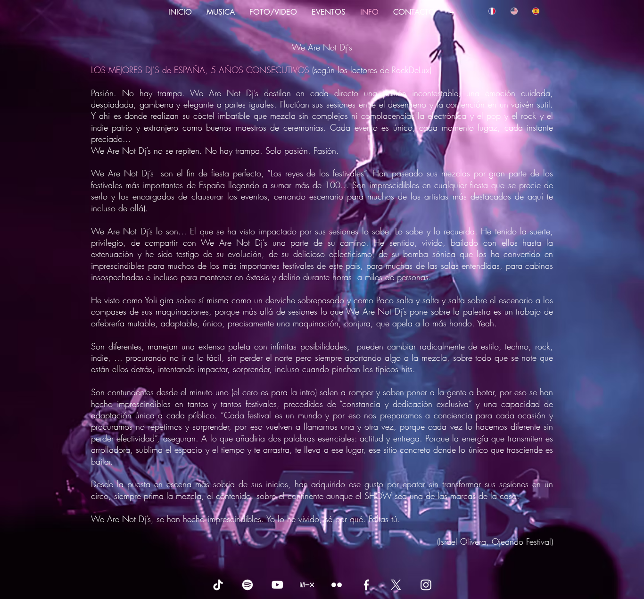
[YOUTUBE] (277, 585)
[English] (513, 11)
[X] (396, 585)
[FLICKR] (337, 585)
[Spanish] (535, 11)
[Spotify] (247, 585)
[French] (492, 11)
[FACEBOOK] (366, 585)
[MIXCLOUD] (307, 585)
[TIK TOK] (218, 585)
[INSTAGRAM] (426, 585)
